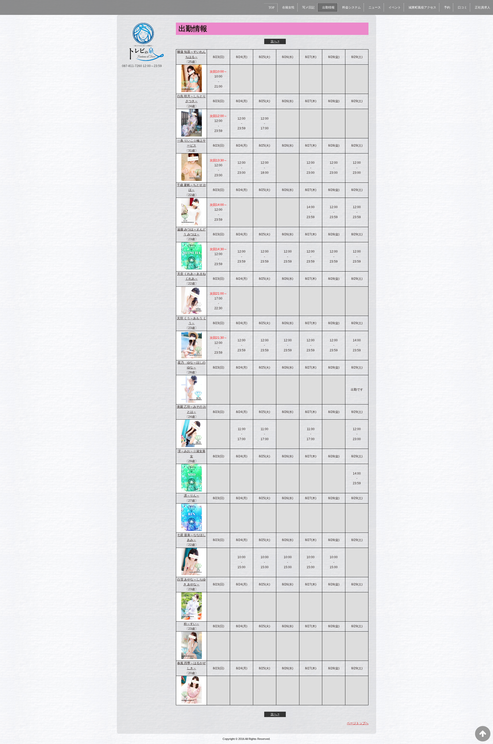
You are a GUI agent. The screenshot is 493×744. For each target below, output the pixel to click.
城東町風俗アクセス (422, 7)
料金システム (351, 7)
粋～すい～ (191, 624)
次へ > (275, 41)
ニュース (374, 7)
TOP (271, 7)
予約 (447, 7)
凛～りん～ (191, 495)
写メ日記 (308, 7)
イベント (394, 7)
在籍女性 (288, 7)
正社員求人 (482, 7)
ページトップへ (357, 723)
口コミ (462, 7)
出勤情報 (328, 7)
